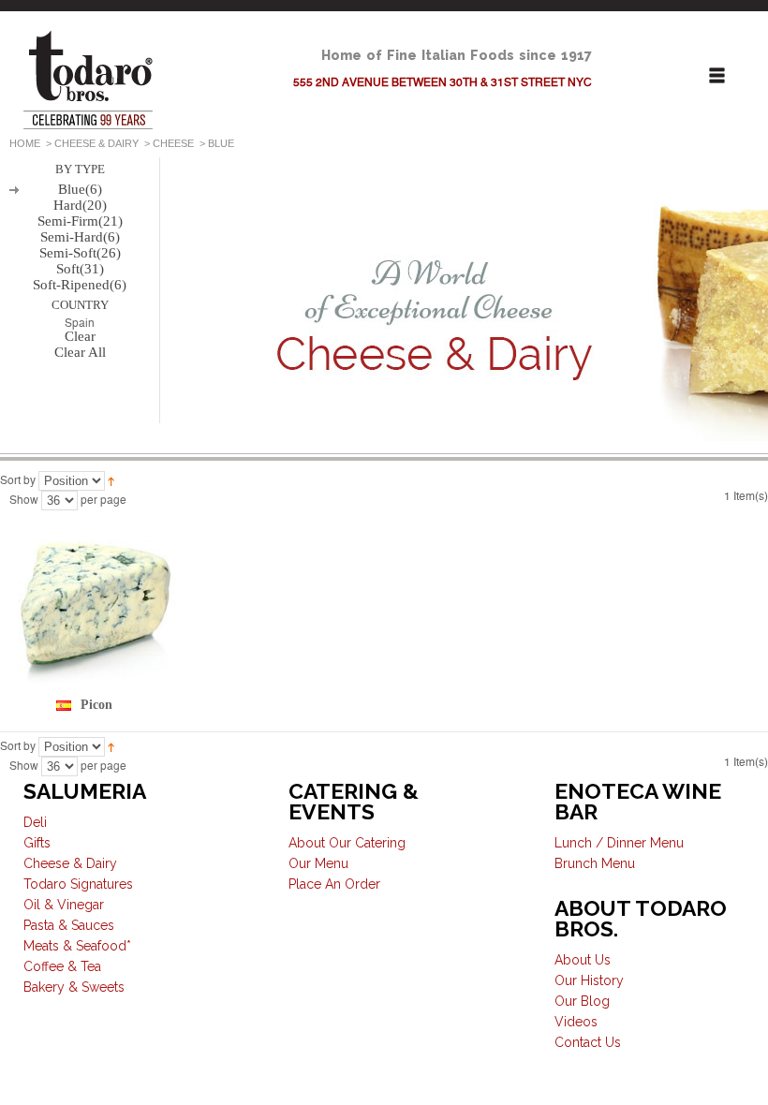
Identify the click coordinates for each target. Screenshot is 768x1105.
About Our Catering (347, 842)
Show (23, 500)
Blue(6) (80, 189)
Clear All (80, 352)
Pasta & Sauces (68, 925)
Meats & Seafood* (77, 945)
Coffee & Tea (62, 966)
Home (24, 143)
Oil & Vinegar (63, 904)
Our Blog (582, 1001)
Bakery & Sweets (74, 987)
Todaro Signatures (78, 884)
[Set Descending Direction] (111, 480)
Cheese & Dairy (96, 143)
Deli (35, 822)
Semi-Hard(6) (80, 236)
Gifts (37, 842)
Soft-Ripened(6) (79, 284)
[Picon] (96, 604)
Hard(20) (80, 205)
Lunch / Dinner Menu (619, 842)
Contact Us (587, 1042)
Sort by (18, 480)
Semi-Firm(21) (80, 221)
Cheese (173, 143)
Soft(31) (80, 268)
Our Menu (318, 863)
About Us (582, 959)
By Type (80, 169)
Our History (589, 980)
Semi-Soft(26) (80, 252)
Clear (80, 336)
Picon (96, 705)
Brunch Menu (594, 863)
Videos (576, 1021)
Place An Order (334, 884)
